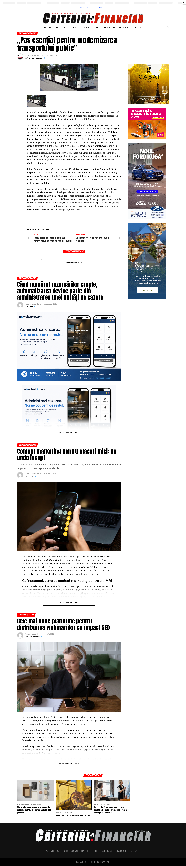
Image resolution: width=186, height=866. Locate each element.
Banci (57, 27)
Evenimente (123, 27)
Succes (30, 476)
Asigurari (47, 27)
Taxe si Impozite (109, 27)
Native (30, 307)
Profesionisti (136, 27)
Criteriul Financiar (35, 58)
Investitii (85, 27)
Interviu (96, 27)
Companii (74, 27)
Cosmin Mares (33, 637)
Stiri (65, 27)
